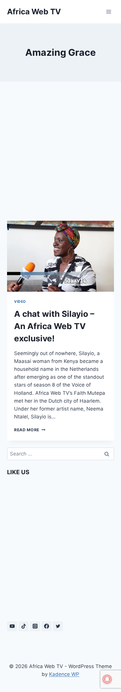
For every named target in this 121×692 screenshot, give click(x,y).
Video (20, 301)
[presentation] (60, 256)
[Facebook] (46, 626)
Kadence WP (64, 674)
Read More (30, 429)
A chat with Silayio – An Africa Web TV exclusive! (54, 326)
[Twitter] (58, 626)
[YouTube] (12, 626)
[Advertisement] (60, 151)
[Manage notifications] (107, 679)
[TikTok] (23, 626)
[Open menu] (108, 11)
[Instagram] (35, 626)
